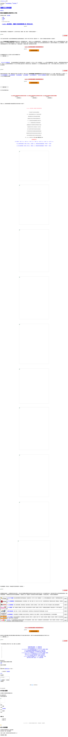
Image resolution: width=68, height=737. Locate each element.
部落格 (3, 18)
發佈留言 (2, 681)
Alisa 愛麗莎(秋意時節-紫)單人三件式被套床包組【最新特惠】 (35, 651)
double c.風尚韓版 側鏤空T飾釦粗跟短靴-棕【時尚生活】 (17, 24)
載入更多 (2, 675)
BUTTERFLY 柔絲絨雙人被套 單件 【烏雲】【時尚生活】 (35, 655)
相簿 (3, 17)
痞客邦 (6, 668)
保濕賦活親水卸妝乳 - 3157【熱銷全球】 (35, 646)
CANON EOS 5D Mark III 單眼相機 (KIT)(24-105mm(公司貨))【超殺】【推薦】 (35, 652)
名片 (3, 19)
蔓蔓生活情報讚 (6, 8)
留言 (8, 668)
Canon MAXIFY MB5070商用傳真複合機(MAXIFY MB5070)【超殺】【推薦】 (35, 649)
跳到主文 (2, 10)
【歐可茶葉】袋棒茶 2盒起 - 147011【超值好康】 (35, 657)
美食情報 (8, 15)
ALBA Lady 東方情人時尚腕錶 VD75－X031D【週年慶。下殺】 (35, 656)
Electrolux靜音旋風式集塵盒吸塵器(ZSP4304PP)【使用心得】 (35, 650)
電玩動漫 (8, 671)
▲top (1, 673)
